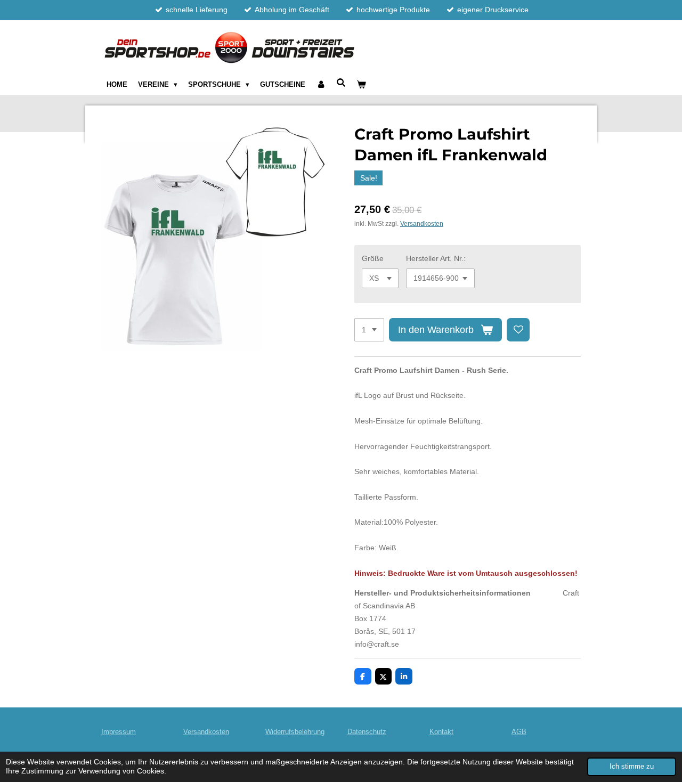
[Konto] (321, 85)
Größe (373, 258)
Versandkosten (421, 223)
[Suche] (341, 83)
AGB (519, 732)
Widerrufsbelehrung (294, 732)
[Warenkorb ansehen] (362, 85)
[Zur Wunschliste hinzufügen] (518, 329)
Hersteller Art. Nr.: (436, 258)
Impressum (118, 732)
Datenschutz (366, 732)
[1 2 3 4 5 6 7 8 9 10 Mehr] (369, 329)
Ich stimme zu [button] (632, 766)
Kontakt (441, 732)
